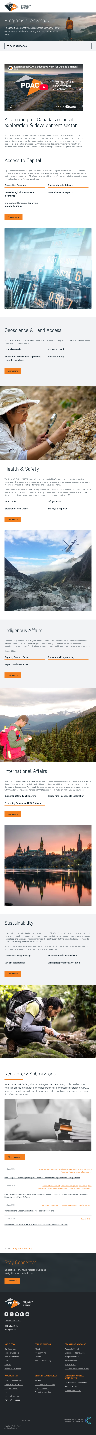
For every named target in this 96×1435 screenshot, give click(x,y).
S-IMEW (38, 1381)
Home (7, 1248)
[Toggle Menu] (92, 6)
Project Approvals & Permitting (58, 1189)
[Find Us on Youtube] (27, 1314)
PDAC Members (11, 1376)
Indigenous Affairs (72, 1357)
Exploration (73, 1169)
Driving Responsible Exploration (74, 1377)
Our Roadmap (10, 1349)
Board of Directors (11, 1353)
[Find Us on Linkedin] (22, 1314)
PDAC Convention (43, 1344)
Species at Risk (75, 1189)
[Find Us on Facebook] (6, 1314)
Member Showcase (12, 1400)
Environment (86, 1189)
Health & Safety (71, 1387)
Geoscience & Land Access (75, 1353)
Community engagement (51, 1186)
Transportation (75, 1172)
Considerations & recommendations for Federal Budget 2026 (29, 1211)
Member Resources (12, 1396)
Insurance (8, 1392)
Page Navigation (18, 46)
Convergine (79, 1419)
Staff (6, 1361)
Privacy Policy (25, 1420)
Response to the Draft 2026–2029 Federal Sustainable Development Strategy (36, 1224)
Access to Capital (72, 1349)
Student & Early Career (46, 1376)
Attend (37, 1349)
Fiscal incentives (84, 1205)
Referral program (11, 1388)
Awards (7, 1364)
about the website (77, 1421)
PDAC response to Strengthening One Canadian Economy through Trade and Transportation (42, 1178)
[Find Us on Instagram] (17, 1314)
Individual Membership (13, 1381)
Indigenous (83, 1186)
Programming (40, 1353)
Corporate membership (13, 1384)
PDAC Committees (11, 1357)
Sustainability (85, 1219)
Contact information (12, 1321)
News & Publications (12, 1368)
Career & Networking (43, 1392)
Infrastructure (85, 1172)
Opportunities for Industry (45, 1384)
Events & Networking (43, 1361)
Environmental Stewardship (76, 1383)
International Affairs (72, 1361)
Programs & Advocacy (75, 1344)
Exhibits (38, 1357)
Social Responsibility (73, 1390)
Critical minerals (44, 1169)
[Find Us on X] (12, 1314)
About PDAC (9, 1344)
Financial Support (42, 1388)
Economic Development (59, 1169)
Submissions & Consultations (77, 1368)
